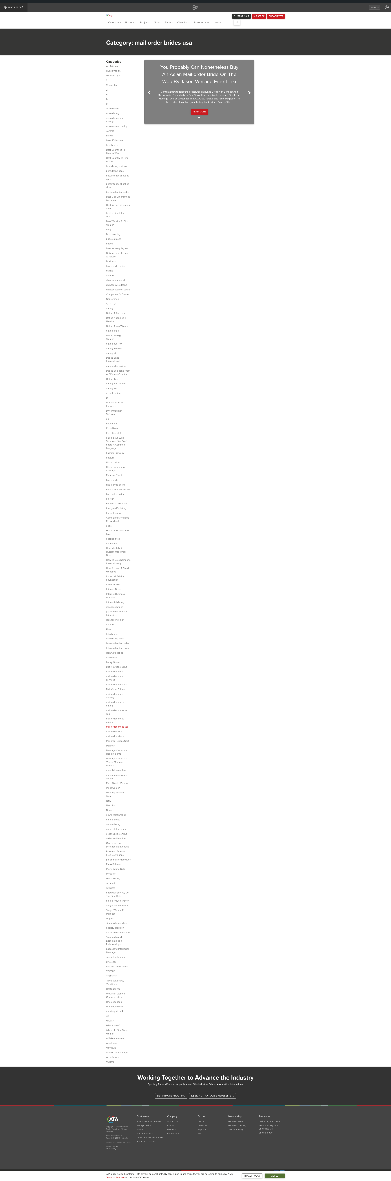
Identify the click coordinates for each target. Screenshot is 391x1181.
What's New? (113, 1025)
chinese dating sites (116, 280)
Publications (173, 1133)
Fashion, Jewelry (115, 453)
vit (107, 1016)
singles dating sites (116, 923)
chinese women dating (118, 289)
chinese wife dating (116, 284)
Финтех (110, 1062)
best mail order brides (117, 192)
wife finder (111, 1043)
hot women (112, 543)
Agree (274, 1176)
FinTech (110, 498)
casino (109, 270)
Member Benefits (237, 1121)
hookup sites (113, 538)
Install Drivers (113, 584)
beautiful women (115, 140)
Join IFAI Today (235, 1129)
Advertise (202, 1125)
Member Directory (237, 1125)
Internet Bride (113, 589)
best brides (112, 145)
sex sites (110, 887)
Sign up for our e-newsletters (214, 1095)
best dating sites (115, 170)
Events (169, 22)
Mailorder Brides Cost (117, 741)
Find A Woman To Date (118, 489)
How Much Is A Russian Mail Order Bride (116, 552)
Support (202, 1129)
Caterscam (114, 22)
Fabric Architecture (146, 1141)
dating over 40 (114, 343)
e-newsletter (276, 16)
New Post (111, 805)
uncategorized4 (114, 1011)
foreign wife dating (116, 508)
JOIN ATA (375, 7)
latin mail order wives (117, 648)
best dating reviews (116, 166)
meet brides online (116, 770)
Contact (201, 1121)
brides (109, 243)
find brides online (115, 494)
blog (108, 229)
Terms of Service (115, 1177)
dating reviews (114, 348)
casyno (110, 275)
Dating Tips (112, 379)
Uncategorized (114, 1001)
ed (107, 418)
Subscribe (259, 16)
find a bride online (115, 484)
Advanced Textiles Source (150, 1137)
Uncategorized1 (114, 1006)
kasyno (110, 624)
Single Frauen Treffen (117, 900)
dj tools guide (113, 393)
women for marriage (117, 1052)
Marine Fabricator (145, 1133)
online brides (113, 819)
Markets (110, 745)
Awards (110, 130)
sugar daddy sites (115, 957)
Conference (112, 299)
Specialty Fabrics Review (149, 1121)
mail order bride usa (116, 684)
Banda (109, 135)
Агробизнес (112, 1057)
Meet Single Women (117, 783)
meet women (113, 787)
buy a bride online (115, 266)
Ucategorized (113, 988)
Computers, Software (117, 294)
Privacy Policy (252, 1176)
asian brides (112, 108)
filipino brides (113, 462)
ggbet (109, 525)
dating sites (112, 353)
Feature (110, 457)
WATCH (110, 1020)
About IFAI (172, 1121)
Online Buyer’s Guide (269, 1121)
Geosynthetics (144, 1125)
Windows (111, 1047)
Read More (199, 111)
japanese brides (114, 607)
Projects (145, 22)
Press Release (113, 864)
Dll (107, 397)
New (108, 800)
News (157, 22)
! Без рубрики (113, 70)
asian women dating (117, 126)
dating (109, 308)
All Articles (112, 66)
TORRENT (111, 976)
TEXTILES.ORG (15, 7)
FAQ (200, 1133)
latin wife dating (114, 652)
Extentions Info (114, 433)
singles (110, 918)
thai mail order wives (117, 966)
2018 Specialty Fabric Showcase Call (269, 1127)
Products (110, 873)
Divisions (171, 1129)
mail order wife (114, 731)
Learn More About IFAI (171, 1095)
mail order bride (114, 671)
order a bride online (116, 833)
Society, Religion (115, 927)
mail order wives (115, 736)
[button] (147, 92)
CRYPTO (110, 303)
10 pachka (111, 85)
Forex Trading (113, 513)
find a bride (112, 480)
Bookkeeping (113, 234)
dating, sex (112, 388)
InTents (140, 1129)
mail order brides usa (117, 726)
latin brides (112, 634)
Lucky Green (113, 662)
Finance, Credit (114, 475)
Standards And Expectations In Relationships (114, 941)
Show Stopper (266, 1132)
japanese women (115, 619)
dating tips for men (116, 383)
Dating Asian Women (117, 326)
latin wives (111, 657)
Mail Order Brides (115, 689)
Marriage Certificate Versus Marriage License (116, 762)
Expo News (112, 428)
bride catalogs (113, 238)
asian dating (112, 113)
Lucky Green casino (116, 666)
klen (108, 629)
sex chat (110, 883)
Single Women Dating (117, 905)
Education (111, 423)
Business (130, 22)
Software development (118, 932)
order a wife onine (116, 838)
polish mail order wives (118, 859)
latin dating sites (115, 638)
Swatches (111, 961)
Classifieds (183, 22)
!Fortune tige (113, 75)
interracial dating (115, 602)
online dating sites (116, 829)
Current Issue (241, 16)
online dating (113, 824)
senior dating (113, 878)
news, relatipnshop (116, 814)
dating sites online (116, 366)
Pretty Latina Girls (115, 869)
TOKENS (110, 971)
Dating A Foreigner (116, 313)
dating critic (112, 330)
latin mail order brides (117, 643)
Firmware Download (117, 503)
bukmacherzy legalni (117, 248)
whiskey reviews (115, 1038)
